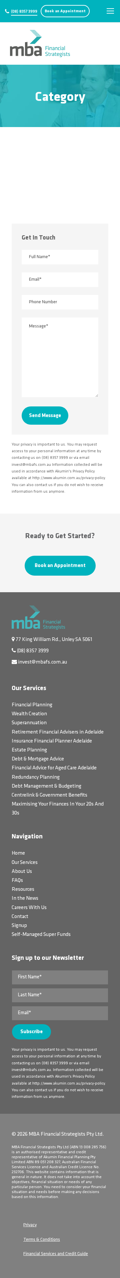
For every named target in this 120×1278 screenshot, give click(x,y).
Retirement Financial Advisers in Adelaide (58, 732)
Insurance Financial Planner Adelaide (52, 741)
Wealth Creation (29, 714)
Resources (23, 889)
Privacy (30, 1225)
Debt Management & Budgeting (46, 786)
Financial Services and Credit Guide (55, 1253)
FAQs (17, 880)
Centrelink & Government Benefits (49, 795)
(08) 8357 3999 (24, 12)
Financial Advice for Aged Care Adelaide (54, 768)
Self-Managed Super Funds (41, 934)
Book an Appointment (65, 11)
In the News (25, 898)
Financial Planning (32, 705)
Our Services (25, 862)
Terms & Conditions (41, 1239)
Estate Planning (29, 750)
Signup (19, 925)
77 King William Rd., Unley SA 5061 (54, 639)
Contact (20, 916)
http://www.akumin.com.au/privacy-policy (68, 1084)
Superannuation (29, 723)
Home (18, 853)
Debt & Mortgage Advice (38, 759)
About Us (22, 871)
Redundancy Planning (36, 777)
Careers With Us (29, 907)
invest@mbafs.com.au (42, 662)
